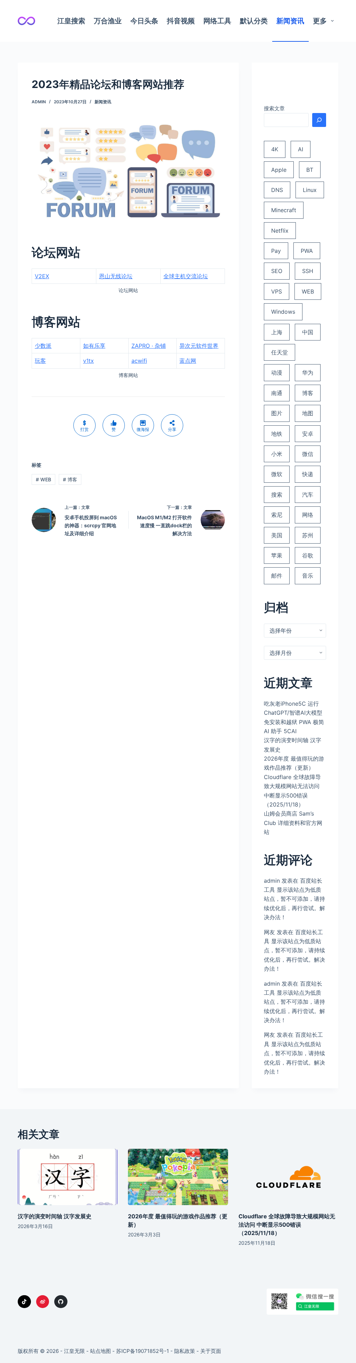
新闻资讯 (290, 21)
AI (300, 149)
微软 (276, 474)
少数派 (43, 345)
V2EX (42, 276)
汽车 (307, 494)
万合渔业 (108, 21)
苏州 (307, 535)
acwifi (139, 360)
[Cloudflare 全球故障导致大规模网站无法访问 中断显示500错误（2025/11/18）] (288, 1177)
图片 (276, 413)
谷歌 (307, 555)
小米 (276, 453)
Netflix (280, 230)
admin (272, 880)
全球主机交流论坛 (185, 276)
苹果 (276, 555)
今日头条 (144, 21)
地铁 (276, 433)
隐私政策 (184, 1351)
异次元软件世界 (198, 345)
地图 (307, 413)
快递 (307, 474)
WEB (43, 479)
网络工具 (217, 21)
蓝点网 (187, 360)
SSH (307, 270)
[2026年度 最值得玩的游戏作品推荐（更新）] (178, 1177)
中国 (307, 332)
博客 (70, 479)
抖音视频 (181, 21)
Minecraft (283, 210)
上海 (276, 332)
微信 (307, 453)
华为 (307, 372)
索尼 (276, 514)
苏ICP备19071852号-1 (142, 1351)
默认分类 (254, 21)
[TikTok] (24, 1301)
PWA (307, 250)
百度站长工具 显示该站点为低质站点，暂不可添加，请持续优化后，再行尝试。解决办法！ (294, 899)
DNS (277, 189)
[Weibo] (42, 1301)
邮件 (276, 575)
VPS (276, 291)
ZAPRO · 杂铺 (148, 345)
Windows (283, 311)
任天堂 (279, 352)
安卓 (307, 433)
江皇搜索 (71, 21)
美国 (276, 535)
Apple (278, 169)
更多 (320, 21)
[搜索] (319, 120)
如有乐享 (94, 345)
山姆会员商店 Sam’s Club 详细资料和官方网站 (293, 822)
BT (309, 169)
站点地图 (100, 1351)
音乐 (307, 575)
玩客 (40, 360)
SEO (276, 270)
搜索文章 (274, 108)
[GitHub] (60, 1301)
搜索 (276, 494)
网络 (307, 514)
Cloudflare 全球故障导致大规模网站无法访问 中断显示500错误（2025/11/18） (286, 1224)
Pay (276, 250)
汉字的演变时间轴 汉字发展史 (54, 1216)
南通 (276, 393)
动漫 (276, 372)
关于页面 (210, 1351)
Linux (310, 189)
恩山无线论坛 (115, 276)
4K (274, 149)
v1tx (88, 360)
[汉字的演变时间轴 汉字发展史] (68, 1177)
